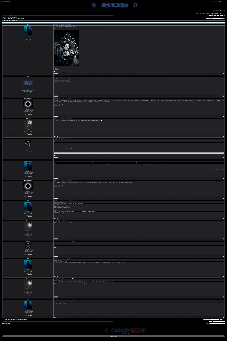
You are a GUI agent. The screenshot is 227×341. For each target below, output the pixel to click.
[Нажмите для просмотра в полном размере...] (66, 47)
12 (73, 278)
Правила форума (214, 13)
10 (73, 241)
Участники (207, 13)
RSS (225, 1)
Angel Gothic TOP (125, 333)
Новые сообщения (200, 13)
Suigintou (28, 118)
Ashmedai (28, 138)
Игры (12, 18)
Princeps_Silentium (28, 98)
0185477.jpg (65, 71)
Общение (8, 18)
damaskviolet (14, 17)
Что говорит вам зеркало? (19, 18)
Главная (215, 10)
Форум (3, 18)
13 (73, 299)
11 (73, 258)
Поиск (220, 13)
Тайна (28, 24)
